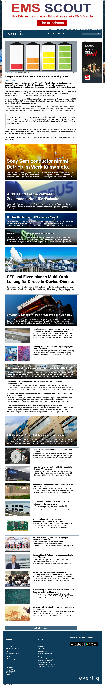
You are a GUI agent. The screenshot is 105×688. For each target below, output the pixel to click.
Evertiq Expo (52, 34)
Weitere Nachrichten (41, 628)
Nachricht (43, 34)
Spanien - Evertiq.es (45, 661)
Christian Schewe (10, 80)
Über (59, 34)
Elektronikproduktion (11, 72)
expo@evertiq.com (12, 654)
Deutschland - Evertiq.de (46, 659)
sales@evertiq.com (12, 648)
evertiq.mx (83, 29)
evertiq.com (52, 29)
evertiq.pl (91, 29)
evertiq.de (61, 29)
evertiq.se (98, 29)
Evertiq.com (42, 648)
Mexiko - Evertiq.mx (45, 654)
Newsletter (67, 34)
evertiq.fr (76, 29)
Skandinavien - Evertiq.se (46, 664)
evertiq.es (68, 29)
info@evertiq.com (12, 659)
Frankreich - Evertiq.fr (45, 666)
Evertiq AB (14, 34)
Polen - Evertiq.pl (44, 662)
